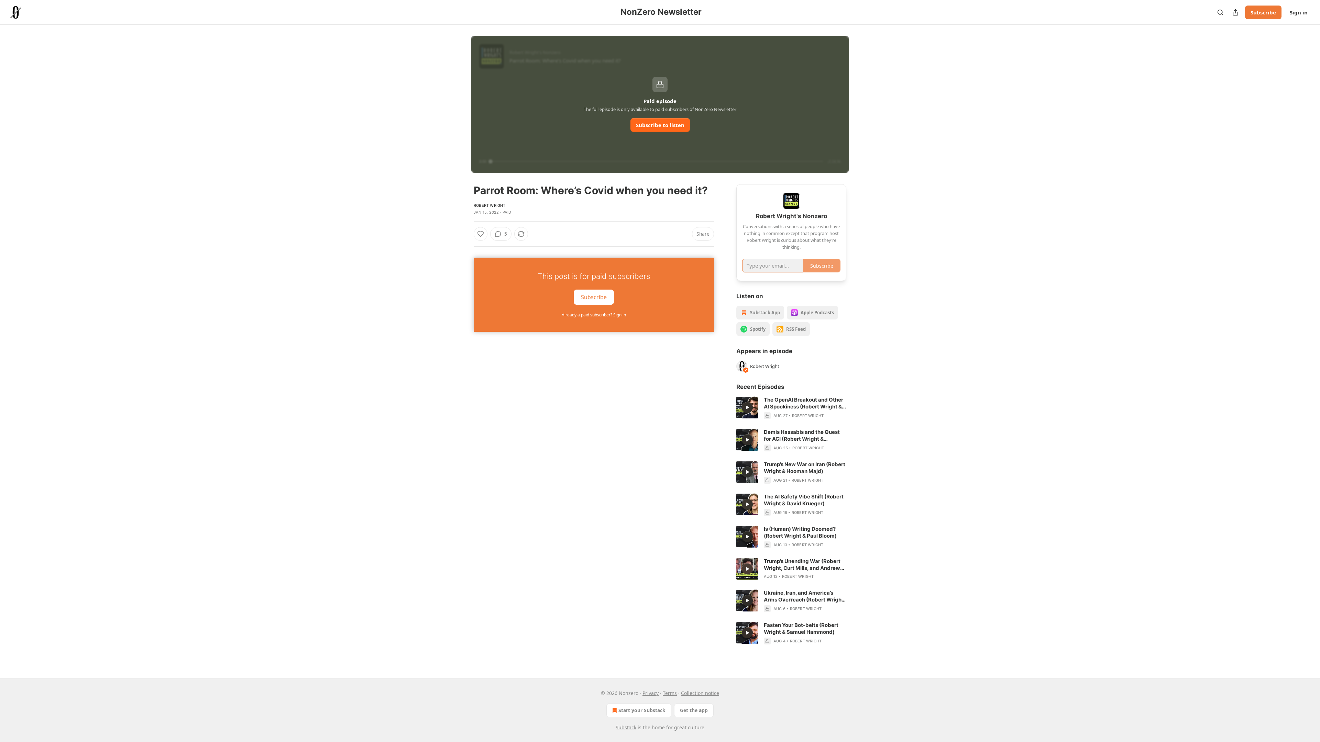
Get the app (694, 710)
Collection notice (700, 693)
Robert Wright (490, 205)
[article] (791, 408)
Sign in (1299, 12)
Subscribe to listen (660, 125)
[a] (747, 407)
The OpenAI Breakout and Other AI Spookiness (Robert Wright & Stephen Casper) (803, 403)
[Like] (480, 234)
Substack (626, 727)
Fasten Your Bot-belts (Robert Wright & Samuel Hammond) (801, 628)
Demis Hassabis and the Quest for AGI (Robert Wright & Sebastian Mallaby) (802, 435)
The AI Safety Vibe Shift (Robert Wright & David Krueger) (804, 500)
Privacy (650, 693)
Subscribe (1263, 12)
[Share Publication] (1235, 12)
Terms (670, 693)
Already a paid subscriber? (594, 315)
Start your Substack (642, 710)
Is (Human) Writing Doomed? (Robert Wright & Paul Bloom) (800, 532)
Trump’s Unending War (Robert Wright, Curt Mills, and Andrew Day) (802, 565)
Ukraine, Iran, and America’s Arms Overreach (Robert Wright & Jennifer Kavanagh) (804, 596)
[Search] (1220, 12)
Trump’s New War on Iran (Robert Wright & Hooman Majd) (804, 467)
